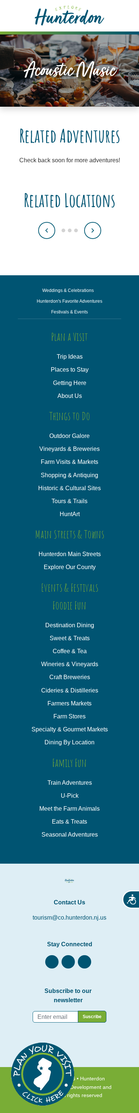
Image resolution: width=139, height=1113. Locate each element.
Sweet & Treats (70, 638)
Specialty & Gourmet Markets (70, 729)
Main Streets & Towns (69, 534)
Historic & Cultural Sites (69, 488)
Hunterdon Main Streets (70, 554)
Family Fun (69, 763)
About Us (69, 396)
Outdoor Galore (69, 436)
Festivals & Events (69, 312)
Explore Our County (70, 567)
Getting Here (69, 383)
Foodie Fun (69, 605)
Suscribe (92, 1016)
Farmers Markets (69, 703)
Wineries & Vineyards (69, 664)
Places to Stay (70, 369)
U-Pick (70, 796)
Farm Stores (69, 716)
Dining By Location (69, 742)
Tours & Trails (69, 501)
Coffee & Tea (70, 651)
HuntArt (70, 514)
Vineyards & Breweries (69, 449)
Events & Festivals (69, 587)
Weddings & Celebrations (68, 290)
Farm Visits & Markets (69, 462)
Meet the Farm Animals (69, 808)
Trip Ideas (70, 356)
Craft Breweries (69, 677)
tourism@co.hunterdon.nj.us (69, 917)
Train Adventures (69, 783)
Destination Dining (69, 625)
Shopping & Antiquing (69, 475)
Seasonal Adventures (70, 834)
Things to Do (69, 416)
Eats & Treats (69, 821)
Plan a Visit (69, 336)
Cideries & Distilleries (69, 690)
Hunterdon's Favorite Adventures (69, 301)
